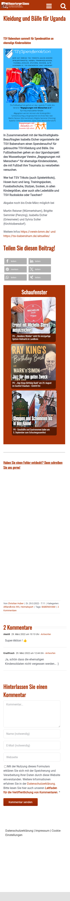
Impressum (42, 830)
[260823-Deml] (34, 392)
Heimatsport (27, 606)
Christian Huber (16, 603)
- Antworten (45, 634)
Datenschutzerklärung (19, 830)
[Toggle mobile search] (63, 6)
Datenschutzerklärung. (41, 783)
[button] (15, 261)
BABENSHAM (48, 606)
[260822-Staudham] (33, 346)
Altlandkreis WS (11, 606)
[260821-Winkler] (33, 299)
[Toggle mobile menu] (49, 6)
